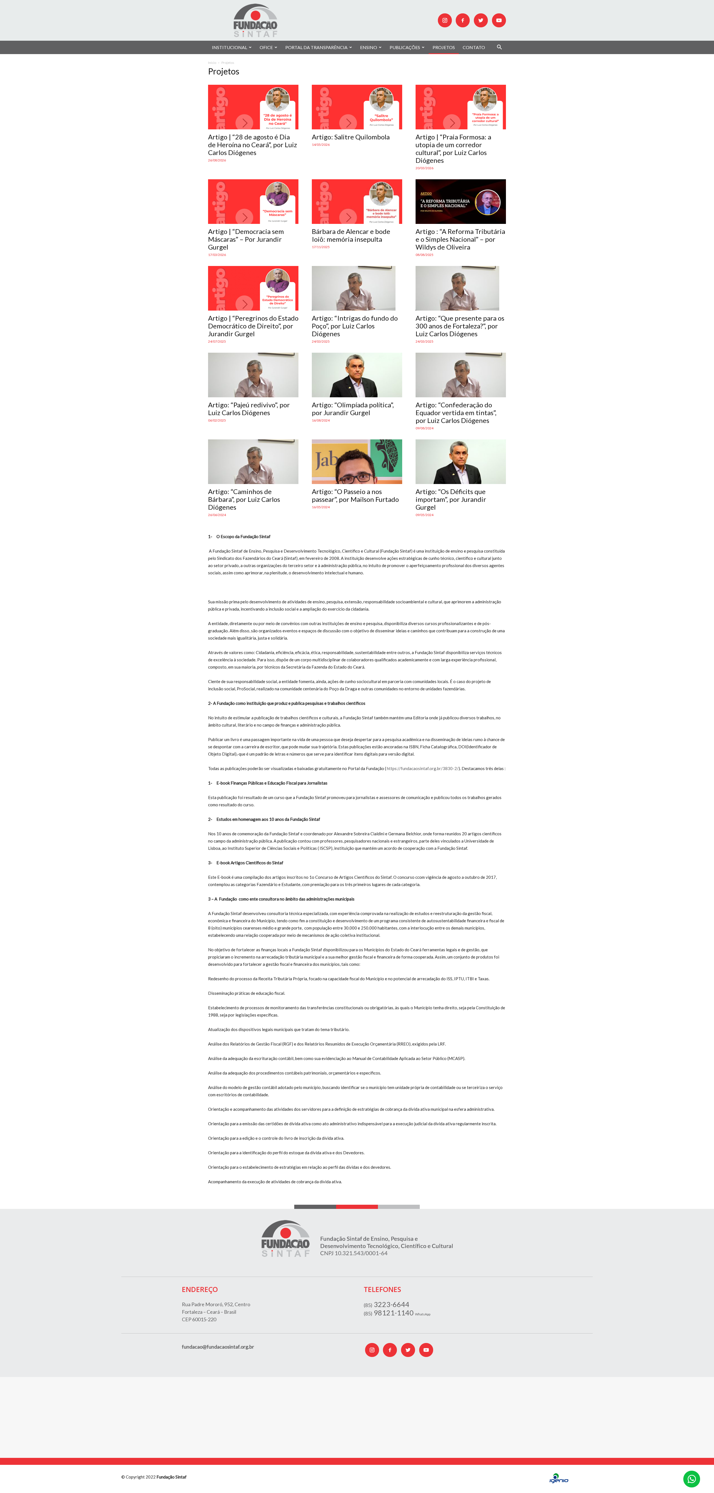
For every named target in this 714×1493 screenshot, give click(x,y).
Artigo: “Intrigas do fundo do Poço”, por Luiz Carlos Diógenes (355, 326)
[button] (499, 47)
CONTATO (474, 47)
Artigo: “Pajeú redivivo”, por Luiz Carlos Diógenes (249, 409)
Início (212, 63)
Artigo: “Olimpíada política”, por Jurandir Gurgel (353, 409)
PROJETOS (444, 47)
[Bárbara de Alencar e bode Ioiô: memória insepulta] (357, 201)
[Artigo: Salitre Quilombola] (357, 107)
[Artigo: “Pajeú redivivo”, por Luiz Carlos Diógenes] (253, 375)
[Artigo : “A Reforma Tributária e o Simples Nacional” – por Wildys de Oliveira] (461, 201)
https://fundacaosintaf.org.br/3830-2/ (423, 768)
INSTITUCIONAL (229, 47)
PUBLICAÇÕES (405, 47)
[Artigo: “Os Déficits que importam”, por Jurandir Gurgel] (461, 461)
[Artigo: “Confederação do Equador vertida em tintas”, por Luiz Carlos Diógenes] (461, 375)
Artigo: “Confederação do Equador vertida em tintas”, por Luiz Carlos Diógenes (456, 412)
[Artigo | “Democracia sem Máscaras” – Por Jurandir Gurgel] (253, 201)
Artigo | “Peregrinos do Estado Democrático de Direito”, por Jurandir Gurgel (253, 326)
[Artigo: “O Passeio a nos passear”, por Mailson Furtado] (357, 461)
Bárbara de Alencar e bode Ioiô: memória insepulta (351, 235)
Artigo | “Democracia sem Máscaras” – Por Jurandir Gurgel (246, 239)
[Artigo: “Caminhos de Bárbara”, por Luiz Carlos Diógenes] (253, 461)
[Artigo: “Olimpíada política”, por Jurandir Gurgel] (357, 375)
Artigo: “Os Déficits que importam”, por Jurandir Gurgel (451, 499)
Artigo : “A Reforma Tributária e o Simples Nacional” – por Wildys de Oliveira (460, 239)
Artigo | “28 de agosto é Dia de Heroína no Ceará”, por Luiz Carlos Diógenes (252, 144)
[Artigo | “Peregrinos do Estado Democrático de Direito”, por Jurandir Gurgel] (253, 288)
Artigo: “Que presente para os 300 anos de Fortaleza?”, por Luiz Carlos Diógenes (460, 326)
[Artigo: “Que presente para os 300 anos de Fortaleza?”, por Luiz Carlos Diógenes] (461, 288)
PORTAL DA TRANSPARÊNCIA (316, 47)
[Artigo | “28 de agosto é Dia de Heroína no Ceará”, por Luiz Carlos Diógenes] (253, 107)
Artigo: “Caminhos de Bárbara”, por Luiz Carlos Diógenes (244, 499)
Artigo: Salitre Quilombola (351, 137)
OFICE (266, 47)
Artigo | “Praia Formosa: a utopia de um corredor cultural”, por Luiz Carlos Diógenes (453, 148)
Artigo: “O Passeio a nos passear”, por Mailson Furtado (355, 495)
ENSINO (368, 47)
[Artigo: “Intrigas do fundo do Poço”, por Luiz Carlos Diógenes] (357, 288)
